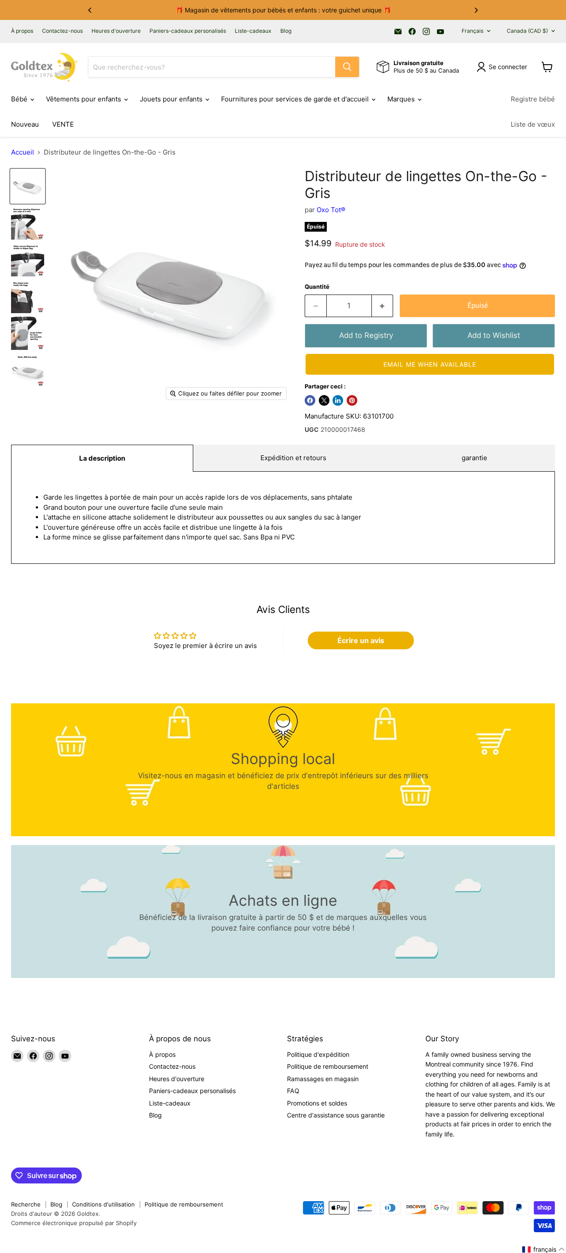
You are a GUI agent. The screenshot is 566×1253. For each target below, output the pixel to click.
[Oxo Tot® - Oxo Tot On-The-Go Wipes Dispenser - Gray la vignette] (27, 186)
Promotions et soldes (317, 1103)
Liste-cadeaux (253, 31)
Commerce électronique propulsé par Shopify (74, 1222)
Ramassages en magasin (323, 1078)
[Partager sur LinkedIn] (338, 400)
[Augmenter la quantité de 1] (383, 306)
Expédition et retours (293, 458)
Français (472, 30)
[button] (430, 364)
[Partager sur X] (324, 400)
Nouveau (25, 124)
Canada (527, 30)
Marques (402, 99)
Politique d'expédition (318, 1054)
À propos (22, 31)
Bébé (20, 99)
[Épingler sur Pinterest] (352, 400)
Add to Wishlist (493, 335)
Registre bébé (533, 99)
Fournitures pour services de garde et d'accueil (296, 99)
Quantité (317, 286)
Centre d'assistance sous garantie (336, 1115)
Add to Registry (366, 335)
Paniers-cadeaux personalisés (187, 31)
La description (102, 458)
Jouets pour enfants (172, 99)
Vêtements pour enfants (84, 99)
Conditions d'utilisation (103, 1204)
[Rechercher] (347, 67)
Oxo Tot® (331, 210)
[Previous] (90, 10)
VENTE (63, 124)
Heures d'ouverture (116, 31)
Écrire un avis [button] (360, 640)
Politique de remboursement (327, 1066)
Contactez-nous (62, 31)
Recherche (26, 1204)
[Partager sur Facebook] (310, 400)
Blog (285, 31)
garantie (474, 458)
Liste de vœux (533, 124)
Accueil (22, 152)
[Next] (476, 10)
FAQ (293, 1090)
